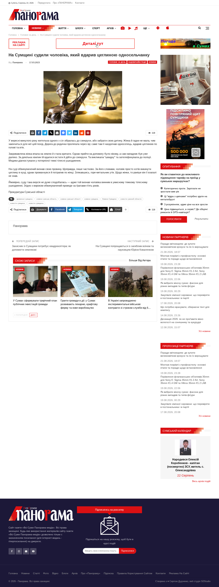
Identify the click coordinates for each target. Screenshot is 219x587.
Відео (55, 573)
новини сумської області (70, 199)
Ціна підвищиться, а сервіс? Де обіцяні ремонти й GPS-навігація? (184, 211)
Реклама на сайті (179, 573)
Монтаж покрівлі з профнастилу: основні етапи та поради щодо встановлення (183, 257)
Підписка (109, 573)
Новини (36, 28)
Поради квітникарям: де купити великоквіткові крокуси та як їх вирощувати (184, 245)
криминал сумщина (25, 199)
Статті (36, 573)
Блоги (79, 28)
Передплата (44, 3)
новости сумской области (130, 199)
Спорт (96, 28)
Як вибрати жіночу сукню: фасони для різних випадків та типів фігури (181, 284)
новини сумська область (46, 199)
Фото (46, 573)
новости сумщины (36, 203)
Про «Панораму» (90, 573)
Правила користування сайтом (134, 573)
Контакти (79, 3)
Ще (145, 28)
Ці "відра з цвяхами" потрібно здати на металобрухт (183, 198)
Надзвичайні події (137, 62)
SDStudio (205, 581)
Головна (17, 28)
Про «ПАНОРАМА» (63, 3)
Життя (62, 28)
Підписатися (127, 550)
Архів (110, 28)
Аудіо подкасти (136, 28)
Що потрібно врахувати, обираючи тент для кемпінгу (184, 308)
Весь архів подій (201, 481)
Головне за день (117, 62)
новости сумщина (17, 203)
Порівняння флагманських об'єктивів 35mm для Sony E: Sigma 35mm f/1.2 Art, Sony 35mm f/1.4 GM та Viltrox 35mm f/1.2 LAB (184, 270)
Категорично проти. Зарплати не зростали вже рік (180, 190)
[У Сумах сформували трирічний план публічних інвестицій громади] (35, 281)
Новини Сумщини (109, 199)
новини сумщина (91, 199)
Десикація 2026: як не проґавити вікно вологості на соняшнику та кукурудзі (181, 320)
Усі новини (204, 331)
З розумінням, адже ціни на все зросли (185, 204)
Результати (201, 219)
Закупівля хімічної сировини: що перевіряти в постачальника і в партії (185, 296)
